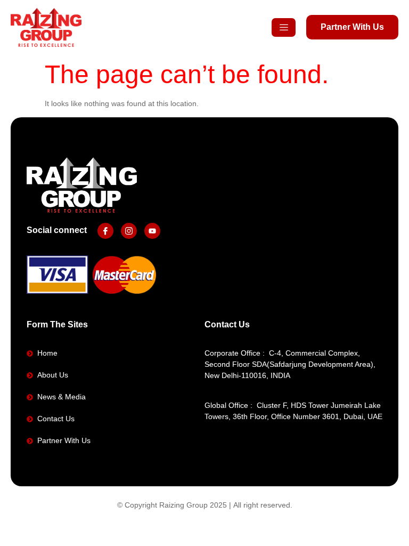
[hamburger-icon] (284, 27)
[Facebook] (105, 231)
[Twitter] (129, 231)
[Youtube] (152, 231)
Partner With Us (352, 26)
